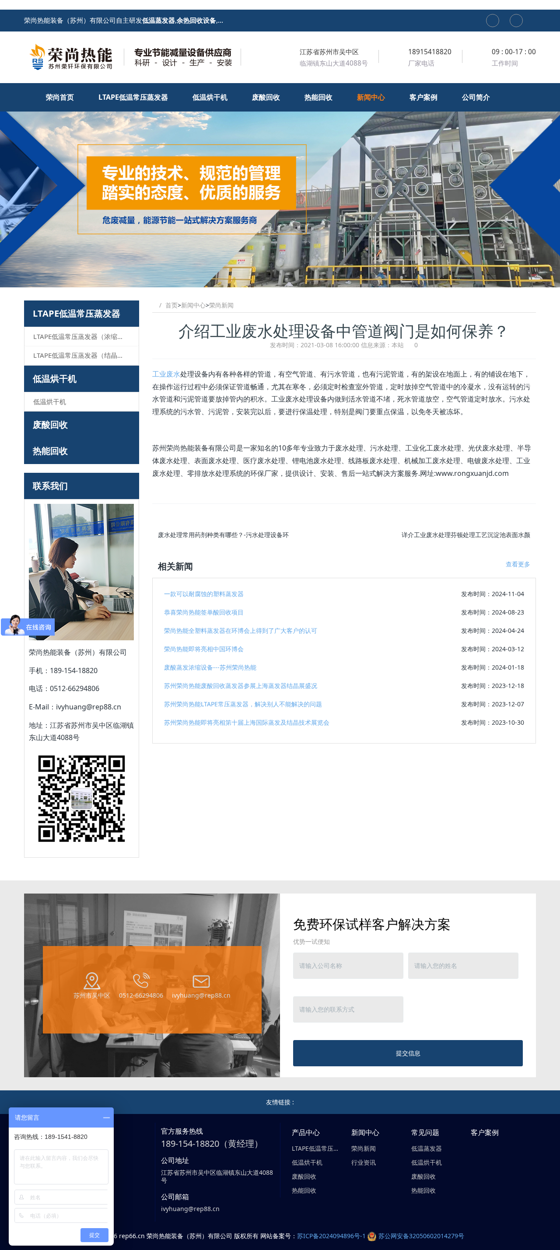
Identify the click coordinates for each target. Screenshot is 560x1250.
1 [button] (269, 274)
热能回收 (50, 451)
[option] (280, 185)
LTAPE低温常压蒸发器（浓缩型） (81, 336)
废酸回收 (50, 424)
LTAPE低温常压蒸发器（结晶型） (81, 355)
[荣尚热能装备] (133, 57)
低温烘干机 (55, 378)
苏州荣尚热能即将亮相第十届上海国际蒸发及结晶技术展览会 (246, 722)
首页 (171, 305)
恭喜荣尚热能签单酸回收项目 (204, 612)
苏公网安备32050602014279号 (421, 1236)
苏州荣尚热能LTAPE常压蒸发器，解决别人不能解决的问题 (243, 704)
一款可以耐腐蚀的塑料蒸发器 (204, 594)
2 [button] (280, 274)
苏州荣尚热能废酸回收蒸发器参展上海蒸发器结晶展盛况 (240, 685)
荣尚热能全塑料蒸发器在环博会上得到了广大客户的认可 (240, 630)
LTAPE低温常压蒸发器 (76, 313)
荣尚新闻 (221, 305)
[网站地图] (492, 20)
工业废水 (166, 374)
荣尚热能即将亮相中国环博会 (204, 649)
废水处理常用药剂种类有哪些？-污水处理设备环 (223, 535)
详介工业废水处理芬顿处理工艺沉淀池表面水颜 (466, 535)
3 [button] (290, 274)
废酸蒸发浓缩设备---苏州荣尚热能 (210, 667)
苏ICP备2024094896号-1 (331, 1236)
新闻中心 (193, 305)
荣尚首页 (61, 97)
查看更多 (518, 564)
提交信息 (408, 1053)
